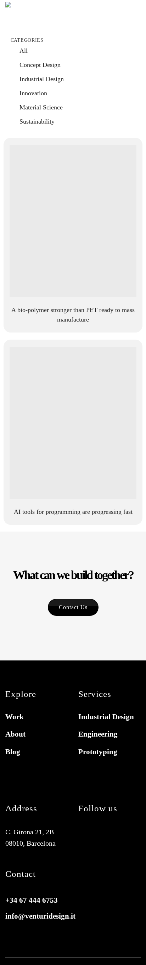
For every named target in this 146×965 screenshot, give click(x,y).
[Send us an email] (86, 845)
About (89, 952)
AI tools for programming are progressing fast (73, 511)
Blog (111, 952)
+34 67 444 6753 (31, 900)
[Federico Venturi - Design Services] (31, 15)
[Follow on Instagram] (100, 832)
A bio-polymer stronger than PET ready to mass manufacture (73, 314)
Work (67, 952)
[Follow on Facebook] (86, 832)
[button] (135, 15)
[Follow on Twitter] (115, 832)
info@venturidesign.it (40, 916)
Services (40, 952)
